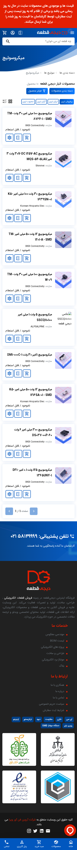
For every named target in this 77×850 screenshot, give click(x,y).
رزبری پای (68, 725)
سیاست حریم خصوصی (51, 704)
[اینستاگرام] (29, 831)
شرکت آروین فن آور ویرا (22, 819)
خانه (71, 846)
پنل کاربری (22, 846)
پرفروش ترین (66, 102)
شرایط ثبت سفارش (53, 710)
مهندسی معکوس (55, 634)
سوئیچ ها (49, 73)
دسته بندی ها (67, 73)
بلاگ (61, 666)
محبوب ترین (28, 102)
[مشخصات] (9, 138)
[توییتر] (35, 831)
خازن (59, 719)
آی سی (69, 719)
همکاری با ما (57, 685)
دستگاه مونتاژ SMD (50, 725)
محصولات (56, 846)
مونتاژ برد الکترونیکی (53, 659)
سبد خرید (39, 846)
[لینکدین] (41, 831)
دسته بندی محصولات (62, 91)
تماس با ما (58, 697)
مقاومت (48, 719)
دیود (38, 719)
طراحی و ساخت (55, 653)
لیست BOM (57, 640)
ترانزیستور (28, 719)
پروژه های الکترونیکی (52, 647)
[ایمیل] (48, 831)
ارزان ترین (53, 102)
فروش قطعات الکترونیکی (17, 598)
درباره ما (59, 691)
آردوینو (16, 719)
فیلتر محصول (35, 91)
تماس (6, 846)
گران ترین (41, 102)
